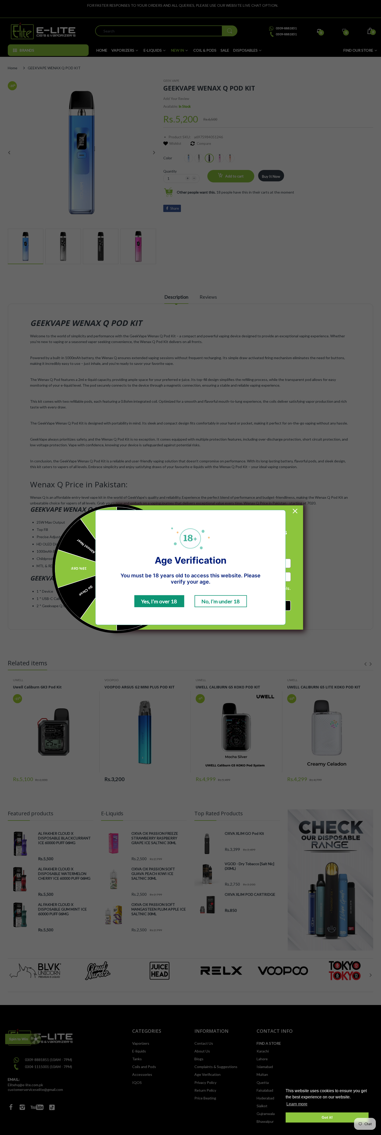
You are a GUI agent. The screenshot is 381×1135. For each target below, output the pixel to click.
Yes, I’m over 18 (159, 601)
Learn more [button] (296, 1104)
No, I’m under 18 (220, 601)
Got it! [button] (327, 1117)
